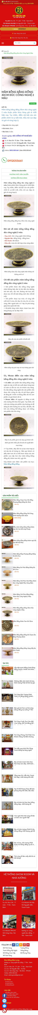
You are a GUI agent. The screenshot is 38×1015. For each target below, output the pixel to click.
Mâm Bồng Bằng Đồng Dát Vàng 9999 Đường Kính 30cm (23, 514)
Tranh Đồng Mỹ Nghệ (10, 950)
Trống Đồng (24, 950)
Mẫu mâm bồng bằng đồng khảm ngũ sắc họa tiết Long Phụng (23, 528)
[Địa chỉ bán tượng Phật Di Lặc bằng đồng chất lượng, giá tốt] (7, 832)
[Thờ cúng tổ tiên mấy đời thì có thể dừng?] (7, 859)
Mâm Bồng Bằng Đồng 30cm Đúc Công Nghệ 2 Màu (23, 609)
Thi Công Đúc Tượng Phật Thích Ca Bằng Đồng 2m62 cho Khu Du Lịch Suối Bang (23, 696)
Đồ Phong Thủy (25, 953)
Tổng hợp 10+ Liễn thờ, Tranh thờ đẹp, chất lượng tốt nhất (24, 776)
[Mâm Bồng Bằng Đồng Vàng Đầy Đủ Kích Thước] (7, 653)
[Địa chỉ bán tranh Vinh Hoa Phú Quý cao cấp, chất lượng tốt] (7, 765)
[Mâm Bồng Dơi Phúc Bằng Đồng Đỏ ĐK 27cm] (7, 572)
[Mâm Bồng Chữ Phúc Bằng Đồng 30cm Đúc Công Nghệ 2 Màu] (7, 599)
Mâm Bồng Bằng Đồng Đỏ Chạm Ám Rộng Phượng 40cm (24, 636)
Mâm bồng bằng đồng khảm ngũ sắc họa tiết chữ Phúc (24, 541)
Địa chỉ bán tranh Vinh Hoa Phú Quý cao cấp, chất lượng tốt (24, 763)
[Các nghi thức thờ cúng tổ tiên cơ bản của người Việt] (7, 819)
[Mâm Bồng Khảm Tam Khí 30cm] (7, 626)
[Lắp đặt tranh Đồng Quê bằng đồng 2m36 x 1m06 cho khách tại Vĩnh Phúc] (7, 671)
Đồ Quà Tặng (7, 955)
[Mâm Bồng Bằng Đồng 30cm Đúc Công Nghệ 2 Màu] (7, 612)
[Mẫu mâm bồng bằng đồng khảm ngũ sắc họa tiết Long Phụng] (7, 531)
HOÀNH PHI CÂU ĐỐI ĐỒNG (12, 997)
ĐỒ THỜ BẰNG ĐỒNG (10, 995)
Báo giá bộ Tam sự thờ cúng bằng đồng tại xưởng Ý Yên (23, 709)
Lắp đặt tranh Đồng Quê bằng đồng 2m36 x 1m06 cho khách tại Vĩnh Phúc (24, 669)
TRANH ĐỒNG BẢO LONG (11, 994)
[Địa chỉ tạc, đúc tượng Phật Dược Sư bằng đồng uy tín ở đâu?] (7, 846)
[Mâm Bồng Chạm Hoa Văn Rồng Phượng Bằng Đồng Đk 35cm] (7, 504)
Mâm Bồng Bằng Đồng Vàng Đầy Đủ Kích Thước (24, 649)
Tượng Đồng (24, 948)
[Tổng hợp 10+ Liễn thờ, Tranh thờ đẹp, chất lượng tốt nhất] (7, 779)
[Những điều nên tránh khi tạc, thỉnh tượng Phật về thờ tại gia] (7, 684)
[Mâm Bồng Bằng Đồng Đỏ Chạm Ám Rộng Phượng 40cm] (7, 639)
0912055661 (22, 29)
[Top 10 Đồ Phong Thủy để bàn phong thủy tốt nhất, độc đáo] (7, 792)
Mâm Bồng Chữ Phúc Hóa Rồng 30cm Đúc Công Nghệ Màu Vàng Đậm (24, 582)
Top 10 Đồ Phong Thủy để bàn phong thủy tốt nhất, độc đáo (24, 790)
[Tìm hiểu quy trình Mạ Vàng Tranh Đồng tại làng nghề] (7, 751)
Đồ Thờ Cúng (7, 948)
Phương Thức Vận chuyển (19, 174)
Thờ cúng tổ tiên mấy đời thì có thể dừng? (24, 857)
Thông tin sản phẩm (19, 171)
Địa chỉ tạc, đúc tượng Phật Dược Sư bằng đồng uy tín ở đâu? (24, 844)
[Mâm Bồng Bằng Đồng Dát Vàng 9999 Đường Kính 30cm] (7, 518)
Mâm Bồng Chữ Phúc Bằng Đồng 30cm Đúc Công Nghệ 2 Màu (23, 595)
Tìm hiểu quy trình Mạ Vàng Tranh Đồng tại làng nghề (23, 749)
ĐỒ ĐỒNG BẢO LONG (10, 992)
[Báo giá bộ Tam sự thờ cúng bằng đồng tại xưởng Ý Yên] (7, 711)
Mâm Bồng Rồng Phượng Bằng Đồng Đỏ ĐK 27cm (24, 555)
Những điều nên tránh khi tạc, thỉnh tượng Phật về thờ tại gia (24, 682)
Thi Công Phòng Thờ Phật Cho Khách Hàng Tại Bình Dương (24, 736)
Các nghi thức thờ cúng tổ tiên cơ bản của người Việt (24, 817)
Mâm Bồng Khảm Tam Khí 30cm (23, 621)
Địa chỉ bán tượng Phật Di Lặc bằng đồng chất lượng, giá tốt (24, 830)
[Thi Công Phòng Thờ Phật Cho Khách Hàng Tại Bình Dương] (7, 738)
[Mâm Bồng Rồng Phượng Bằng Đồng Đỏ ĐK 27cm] (7, 558)
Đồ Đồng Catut (9, 981)
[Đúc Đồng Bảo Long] (19, 12)
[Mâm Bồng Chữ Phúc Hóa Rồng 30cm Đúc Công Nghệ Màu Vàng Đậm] (7, 585)
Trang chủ (6, 51)
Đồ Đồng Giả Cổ (9, 983)
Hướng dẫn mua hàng (19, 178)
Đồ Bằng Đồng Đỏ (9, 985)
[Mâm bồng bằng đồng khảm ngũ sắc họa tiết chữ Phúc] (7, 544)
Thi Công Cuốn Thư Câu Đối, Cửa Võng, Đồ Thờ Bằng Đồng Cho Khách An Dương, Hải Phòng (24, 723)
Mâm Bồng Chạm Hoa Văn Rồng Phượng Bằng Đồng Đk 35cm (23, 501)
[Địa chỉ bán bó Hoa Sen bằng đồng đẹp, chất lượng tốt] (7, 805)
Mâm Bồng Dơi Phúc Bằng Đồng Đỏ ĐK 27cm (24, 568)
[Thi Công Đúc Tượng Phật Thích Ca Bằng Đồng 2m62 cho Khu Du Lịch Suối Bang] (7, 698)
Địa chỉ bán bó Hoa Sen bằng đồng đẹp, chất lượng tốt (24, 803)
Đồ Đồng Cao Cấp (9, 953)
